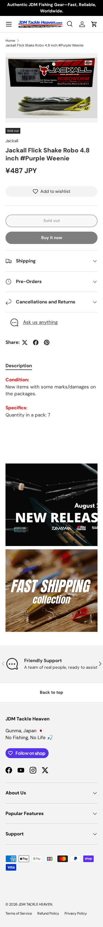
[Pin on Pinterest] (46, 342)
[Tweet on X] (24, 342)
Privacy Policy (76, 913)
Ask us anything (40, 322)
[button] (94, 24)
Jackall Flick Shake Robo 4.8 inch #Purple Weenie (44, 45)
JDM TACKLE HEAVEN (35, 904)
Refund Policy (48, 913)
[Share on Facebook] (35, 342)
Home (10, 40)
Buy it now (51, 237)
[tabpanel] (51, 397)
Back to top (51, 692)
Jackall (11, 141)
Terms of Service (18, 913)
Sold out (51, 220)
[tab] (18, 365)
